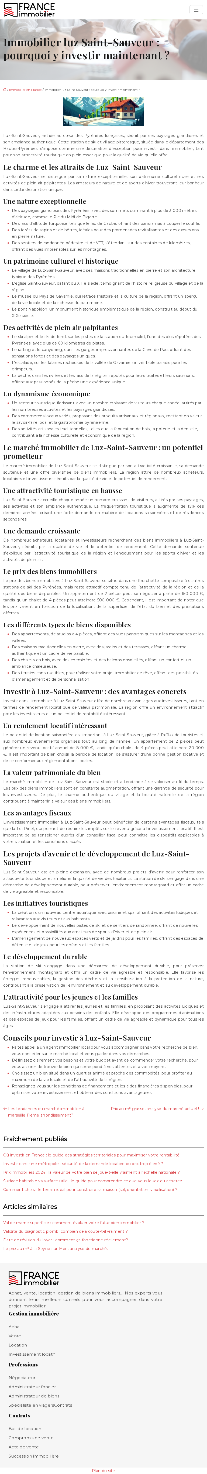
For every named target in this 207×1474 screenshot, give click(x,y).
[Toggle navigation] (196, 9)
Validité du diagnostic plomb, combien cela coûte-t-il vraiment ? (65, 1231)
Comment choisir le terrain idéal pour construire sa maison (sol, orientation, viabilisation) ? (90, 1189)
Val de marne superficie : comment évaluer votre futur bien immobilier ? (73, 1222)
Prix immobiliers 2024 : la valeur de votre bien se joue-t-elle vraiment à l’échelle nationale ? (91, 1172)
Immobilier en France (25, 90)
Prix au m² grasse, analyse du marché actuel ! (155, 1108)
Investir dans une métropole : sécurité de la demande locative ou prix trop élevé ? (83, 1163)
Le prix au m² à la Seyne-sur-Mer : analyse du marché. (55, 1248)
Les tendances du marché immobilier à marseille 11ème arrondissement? (46, 1112)
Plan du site (103, 1470)
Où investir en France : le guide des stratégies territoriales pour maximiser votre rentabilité (91, 1155)
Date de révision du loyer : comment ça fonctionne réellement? (65, 1240)
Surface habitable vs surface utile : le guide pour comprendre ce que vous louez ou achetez (92, 1181)
